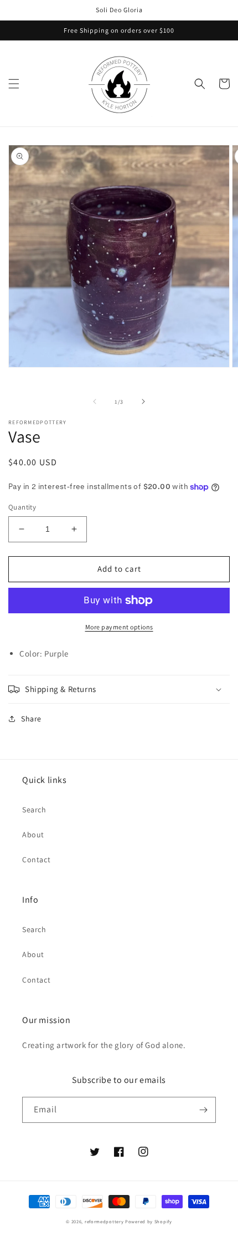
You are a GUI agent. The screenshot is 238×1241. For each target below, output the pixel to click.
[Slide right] (143, 401)
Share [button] (31, 719)
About (33, 835)
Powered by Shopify (148, 1221)
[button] (14, 84)
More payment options (119, 627)
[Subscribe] (203, 1110)
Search (34, 810)
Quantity (22, 507)
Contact (36, 859)
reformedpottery (104, 1221)
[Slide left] (94, 401)
